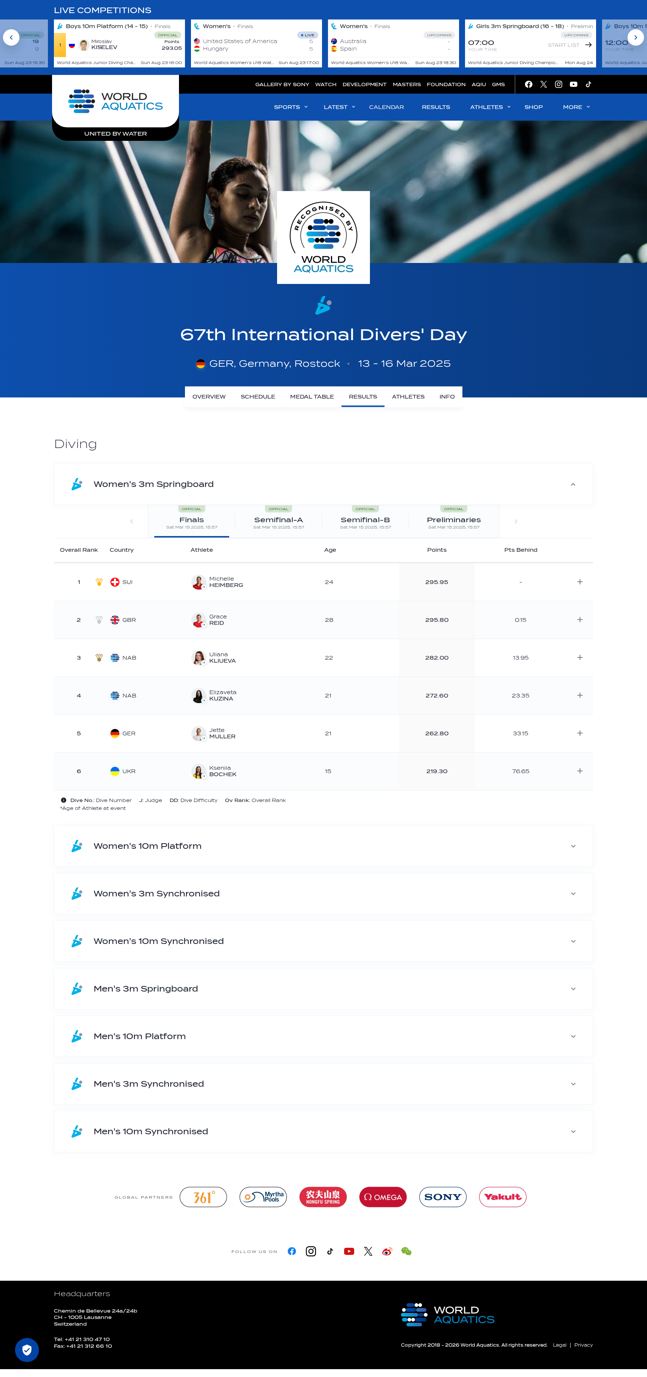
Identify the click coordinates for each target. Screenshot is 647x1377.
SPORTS (287, 107)
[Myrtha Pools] (263, 1197)
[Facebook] (291, 1251)
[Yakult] (503, 1197)
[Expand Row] (580, 581)
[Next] (636, 37)
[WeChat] (406, 1251)
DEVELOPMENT (365, 84)
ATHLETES (486, 107)
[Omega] (383, 1197)
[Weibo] (387, 1251)
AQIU (479, 84)
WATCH (326, 84)
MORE (572, 107)
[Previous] (11, 37)
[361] (203, 1197)
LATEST (335, 107)
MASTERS (407, 84)
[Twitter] (368, 1251)
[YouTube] (349, 1251)
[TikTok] (330, 1251)
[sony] (443, 1197)
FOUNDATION (446, 84)
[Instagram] (311, 1251)
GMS (498, 84)
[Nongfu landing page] (323, 1197)
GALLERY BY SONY (282, 84)
